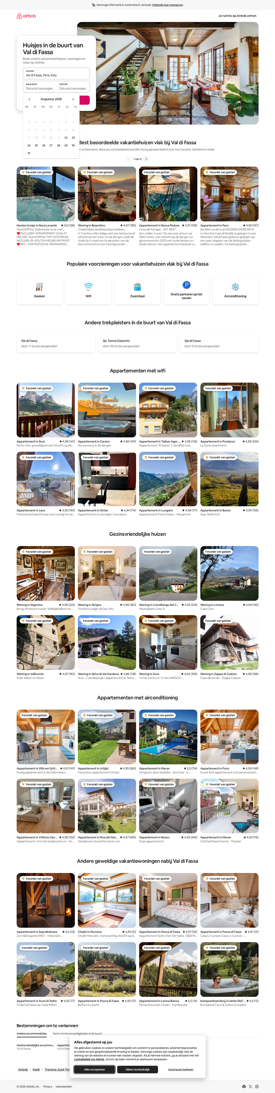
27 (51, 145)
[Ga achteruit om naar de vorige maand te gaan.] (29, 99)
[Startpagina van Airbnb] (26, 16)
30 (73, 145)
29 (65, 145)
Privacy (47, 1086)
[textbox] (39, 88)
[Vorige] (129, 159)
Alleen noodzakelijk (137, 1069)
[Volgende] (146, 159)
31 (29, 153)
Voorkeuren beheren (180, 1069)
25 (36, 145)
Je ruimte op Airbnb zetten (237, 16)
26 (43, 145)
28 (58, 145)
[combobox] (56, 75)
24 (28, 145)
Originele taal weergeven (167, 5)
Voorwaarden (64, 1086)
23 (73, 137)
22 (65, 137)
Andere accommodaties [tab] (32, 1033)
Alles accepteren (94, 1069)
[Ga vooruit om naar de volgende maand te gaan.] (73, 99)
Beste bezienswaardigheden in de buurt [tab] (77, 1033)
